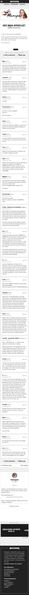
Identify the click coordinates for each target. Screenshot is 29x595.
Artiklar (6, 4)
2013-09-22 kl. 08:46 (6, 340)
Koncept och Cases (9, 572)
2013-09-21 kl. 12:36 (6, 149)
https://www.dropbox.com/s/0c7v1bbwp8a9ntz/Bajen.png (14, 287)
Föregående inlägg (6, 465)
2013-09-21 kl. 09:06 (6, 98)
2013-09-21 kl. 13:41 (6, 178)
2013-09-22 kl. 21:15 (6, 406)
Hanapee (10, 27)
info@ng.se (10, 584)
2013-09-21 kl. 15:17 (6, 209)
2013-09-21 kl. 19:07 (6, 294)
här (9, 42)
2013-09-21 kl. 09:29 (6, 123)
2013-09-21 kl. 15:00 (6, 196)
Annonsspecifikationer (9, 571)
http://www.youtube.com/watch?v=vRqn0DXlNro (13, 199)
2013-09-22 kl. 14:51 (6, 377)
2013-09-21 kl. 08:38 (6, 63)
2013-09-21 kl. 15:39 (6, 233)
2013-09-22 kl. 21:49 (6, 419)
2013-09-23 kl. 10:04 (6, 438)
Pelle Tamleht (18, 564)
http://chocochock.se (6, 115)
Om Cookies (7, 575)
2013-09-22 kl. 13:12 (6, 360)
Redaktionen (7, 574)
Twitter (7, 587)
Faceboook (8, 585)
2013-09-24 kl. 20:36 (6, 450)
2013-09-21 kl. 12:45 (6, 160)
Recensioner (14, 4)
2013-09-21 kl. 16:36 (6, 261)
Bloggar (22, 4)
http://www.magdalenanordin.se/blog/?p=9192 (12, 185)
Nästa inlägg (24, 465)
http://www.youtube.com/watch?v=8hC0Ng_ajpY (13, 353)
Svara (25, 61)
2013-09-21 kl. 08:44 (6, 79)
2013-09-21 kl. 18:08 (6, 281)
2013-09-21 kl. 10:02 (6, 136)
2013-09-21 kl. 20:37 (6, 315)
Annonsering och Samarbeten (11, 569)
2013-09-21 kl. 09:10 (6, 108)
